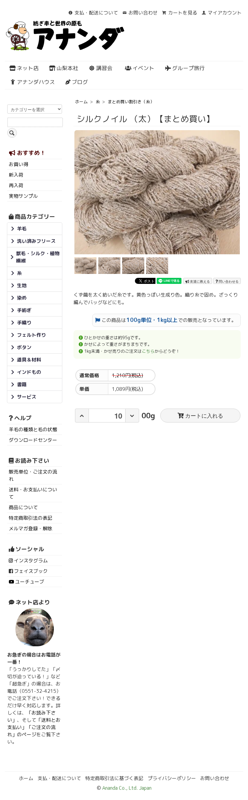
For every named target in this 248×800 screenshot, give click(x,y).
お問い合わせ (143, 12)
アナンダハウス (36, 82)
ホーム (81, 101)
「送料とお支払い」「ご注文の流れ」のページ (33, 727)
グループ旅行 (188, 68)
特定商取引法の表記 (30, 518)
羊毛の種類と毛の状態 (33, 429)
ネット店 (28, 68)
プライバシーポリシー (172, 778)
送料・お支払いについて (33, 493)
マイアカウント (225, 12)
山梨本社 (67, 68)
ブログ (80, 82)
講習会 (104, 68)
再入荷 (16, 185)
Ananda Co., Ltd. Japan (126, 788)
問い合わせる (228, 281)
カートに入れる (204, 415)
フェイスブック (31, 571)
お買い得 (18, 164)
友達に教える (199, 281)
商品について (23, 507)
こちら (148, 351)
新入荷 (16, 175)
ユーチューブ (29, 581)
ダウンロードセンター (33, 440)
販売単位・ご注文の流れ (33, 475)
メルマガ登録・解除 (30, 528)
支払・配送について (96, 12)
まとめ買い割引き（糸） (131, 101)
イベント (143, 68)
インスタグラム (31, 560)
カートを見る (182, 12)
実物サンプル (23, 196)
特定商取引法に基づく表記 (114, 778)
